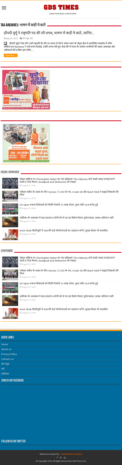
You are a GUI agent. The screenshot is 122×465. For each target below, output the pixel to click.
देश (31, 38)
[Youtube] (65, 457)
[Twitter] (61, 457)
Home (4, 344)
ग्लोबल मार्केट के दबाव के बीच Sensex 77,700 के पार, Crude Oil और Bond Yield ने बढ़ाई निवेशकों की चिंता (69, 193)
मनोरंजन (5, 374)
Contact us (7, 359)
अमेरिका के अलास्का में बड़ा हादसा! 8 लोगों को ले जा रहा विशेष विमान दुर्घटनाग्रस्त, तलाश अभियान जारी (67, 218)
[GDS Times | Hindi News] (61, 9)
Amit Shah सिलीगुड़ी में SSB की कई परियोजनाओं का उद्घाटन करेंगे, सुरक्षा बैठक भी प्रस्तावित (64, 231)
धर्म (2, 369)
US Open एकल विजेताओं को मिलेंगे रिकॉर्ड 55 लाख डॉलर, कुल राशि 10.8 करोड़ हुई (59, 205)
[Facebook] (57, 457)
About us (6, 349)
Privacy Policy (9, 354)
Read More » (11, 55)
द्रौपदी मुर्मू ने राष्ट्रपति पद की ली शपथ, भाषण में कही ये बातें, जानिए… (49, 33)
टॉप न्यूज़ (25, 38)
